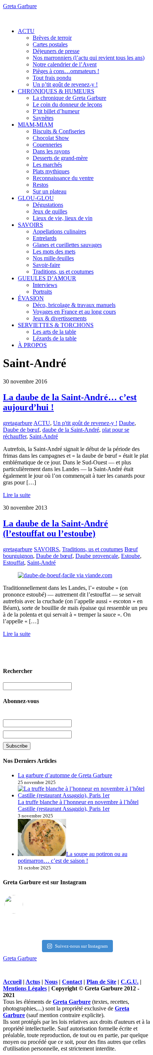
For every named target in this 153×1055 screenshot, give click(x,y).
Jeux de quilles (50, 211)
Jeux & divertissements (60, 318)
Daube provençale (96, 556)
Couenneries (47, 144)
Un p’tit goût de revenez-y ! (65, 84)
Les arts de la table (54, 332)
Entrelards (44, 238)
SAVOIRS (30, 225)
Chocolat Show (51, 138)
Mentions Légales (25, 988)
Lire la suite (16, 495)
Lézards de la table (54, 338)
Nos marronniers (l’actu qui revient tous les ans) (88, 58)
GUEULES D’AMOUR (47, 278)
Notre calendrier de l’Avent (65, 64)
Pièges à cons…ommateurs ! (66, 71)
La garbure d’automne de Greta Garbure (65, 775)
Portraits (42, 291)
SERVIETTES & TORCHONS (56, 325)
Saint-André (43, 436)
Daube (126, 423)
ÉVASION (31, 298)
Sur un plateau (49, 191)
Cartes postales (50, 44)
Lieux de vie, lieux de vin (62, 218)
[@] (24, 904)
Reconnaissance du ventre (63, 178)
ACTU (26, 31)
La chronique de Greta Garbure (69, 98)
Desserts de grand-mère (60, 158)
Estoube (130, 556)
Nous (51, 982)
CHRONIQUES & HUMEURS (56, 91)
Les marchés (47, 164)
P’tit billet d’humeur (56, 111)
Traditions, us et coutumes (63, 271)
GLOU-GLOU (36, 198)
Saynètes (43, 118)
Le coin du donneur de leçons (67, 104)
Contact (72, 982)
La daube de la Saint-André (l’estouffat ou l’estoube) (55, 528)
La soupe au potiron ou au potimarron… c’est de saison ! (72, 857)
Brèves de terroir (52, 38)
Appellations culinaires (59, 231)
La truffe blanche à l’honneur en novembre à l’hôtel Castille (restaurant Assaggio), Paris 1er (78, 805)
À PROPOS (32, 345)
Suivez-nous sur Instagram (81, 946)
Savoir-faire (46, 265)
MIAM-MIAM (35, 124)
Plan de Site (101, 982)
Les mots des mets (54, 251)
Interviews (45, 285)
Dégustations (48, 205)
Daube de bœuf (21, 430)
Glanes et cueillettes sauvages (67, 245)
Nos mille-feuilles (53, 258)
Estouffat (13, 562)
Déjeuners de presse (56, 51)
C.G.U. (130, 982)
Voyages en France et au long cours (74, 311)
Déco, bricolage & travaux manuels (74, 305)
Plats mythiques (51, 171)
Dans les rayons (51, 151)
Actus (33, 982)
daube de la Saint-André (70, 430)
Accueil (12, 982)
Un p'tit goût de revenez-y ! (85, 423)
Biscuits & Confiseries (59, 131)
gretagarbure (17, 423)
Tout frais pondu (52, 78)
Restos (40, 185)
